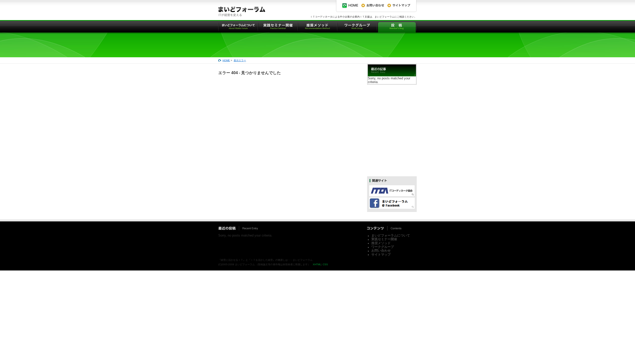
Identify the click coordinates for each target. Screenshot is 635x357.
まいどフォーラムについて (390, 235)
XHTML (317, 264)
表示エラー (240, 60)
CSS (325, 264)
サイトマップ (381, 254)
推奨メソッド (381, 243)
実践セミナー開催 (384, 239)
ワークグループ (382, 247)
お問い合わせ (381, 250)
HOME (226, 60)
